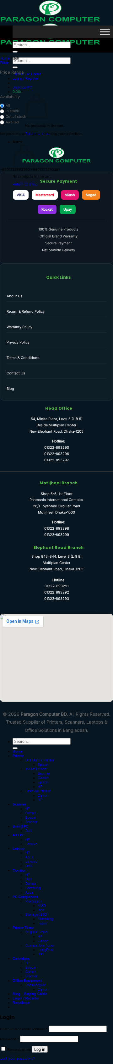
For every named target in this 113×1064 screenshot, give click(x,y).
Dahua (30, 883)
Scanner (19, 804)
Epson (43, 764)
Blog (10, 388)
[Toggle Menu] (105, 32)
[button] (26, 78)
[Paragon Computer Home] (56, 161)
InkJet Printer (36, 769)
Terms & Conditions (23, 358)
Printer (18, 756)
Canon (43, 778)
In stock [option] (12, 111)
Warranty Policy (19, 327)
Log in (39, 1049)
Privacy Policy (18, 342)
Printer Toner (23, 928)
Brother (44, 773)
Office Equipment (27, 980)
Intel (41, 910)
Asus (29, 857)
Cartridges (21, 958)
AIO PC (18, 835)
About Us (14, 296)
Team (42, 923)
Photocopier (35, 985)
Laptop (18, 848)
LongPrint (46, 949)
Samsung (33, 888)
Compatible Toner (40, 945)
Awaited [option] (12, 122)
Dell (28, 830)
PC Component (25, 897)
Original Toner (36, 932)
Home (5, 58)
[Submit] (15, 67)
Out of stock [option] (16, 116)
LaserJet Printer (38, 791)
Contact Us (16, 373)
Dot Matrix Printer (39, 760)
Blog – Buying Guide (30, 994)
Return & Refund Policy (26, 311)
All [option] (8, 105)
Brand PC (20, 826)
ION (41, 954)
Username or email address (24, 1029)
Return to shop (25, 184)
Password (9, 1039)
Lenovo (31, 844)
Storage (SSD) (36, 914)
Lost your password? (17, 1058)
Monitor (19, 870)
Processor (33, 901)
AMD (42, 905)
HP (40, 786)
